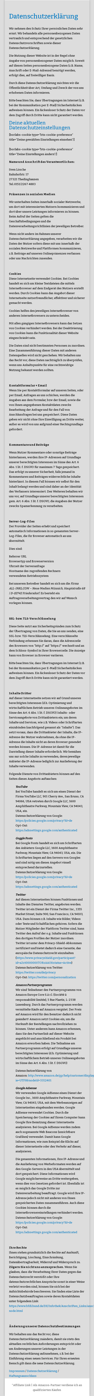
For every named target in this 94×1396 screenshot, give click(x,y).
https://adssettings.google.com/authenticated (46, 830)
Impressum (17, 1371)
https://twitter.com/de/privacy (36, 972)
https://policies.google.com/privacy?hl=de (44, 820)
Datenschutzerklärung (42, 1371)
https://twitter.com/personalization (52, 977)
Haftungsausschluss (23, 1375)
